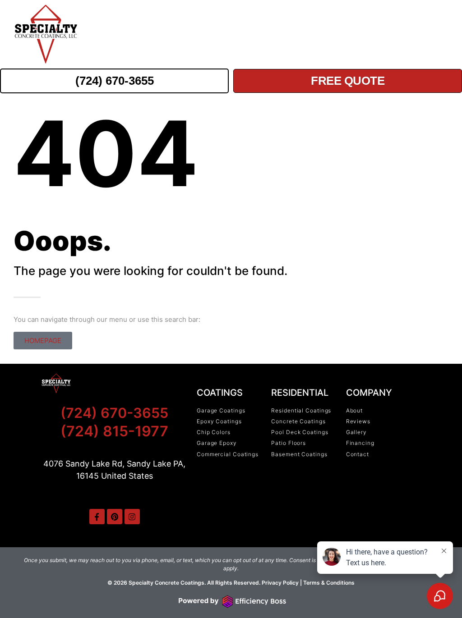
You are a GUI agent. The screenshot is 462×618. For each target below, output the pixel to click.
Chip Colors (375, 34)
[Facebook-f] (97, 516)
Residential (130, 34)
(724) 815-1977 (114, 431)
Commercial (199, 34)
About (424, 34)
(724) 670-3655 (114, 412)
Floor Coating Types (286, 34)
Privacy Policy (279, 582)
